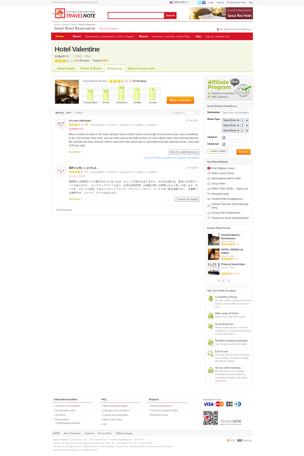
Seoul (65, 24)
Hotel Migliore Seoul (223, 168)
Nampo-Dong (183, 36)
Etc (105, 424)
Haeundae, (169, 36)
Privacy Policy (105, 433)
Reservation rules (65, 410)
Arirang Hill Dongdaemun (226, 212)
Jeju (198, 36)
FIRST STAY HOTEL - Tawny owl (230, 188)
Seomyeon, (157, 36)
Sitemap (247, 440)
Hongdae (129, 36)
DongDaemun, (108, 36)
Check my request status (164, 410)
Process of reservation (67, 405)
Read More (74, 152)
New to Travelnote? (108, 28)
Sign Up (220, 2)
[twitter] (199, 3)
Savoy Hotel (218, 183)
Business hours (159, 415)
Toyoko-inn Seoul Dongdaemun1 (230, 218)
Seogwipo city (222, 36)
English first (179, 113)
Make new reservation (115, 405)
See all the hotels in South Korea (235, 29)
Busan (143, 36)
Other (74, 24)
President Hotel (220, 194)
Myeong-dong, (92, 36)
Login (211, 2)
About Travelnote (72, 433)
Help (251, 2)
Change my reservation (116, 410)
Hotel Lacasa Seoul (223, 173)
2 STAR (77, 56)
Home (57, 24)
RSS (232, 440)
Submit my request (161, 405)
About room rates (112, 419)
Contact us (89, 433)
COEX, (119, 36)
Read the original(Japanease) (184, 151)
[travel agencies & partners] (229, 100)
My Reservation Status (236, 2)
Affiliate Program (124, 433)
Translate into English (187, 199)
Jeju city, (210, 36)
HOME (56, 433)
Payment (60, 415)
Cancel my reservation (115, 415)
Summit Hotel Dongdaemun (227, 198)
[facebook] (204, 3)
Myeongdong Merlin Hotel (226, 178)
